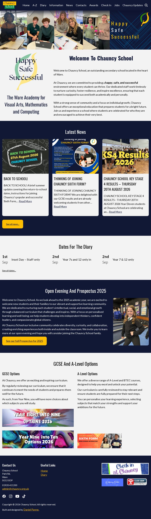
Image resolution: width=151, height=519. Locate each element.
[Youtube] (17, 496)
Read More (25, 201)
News (69, 5)
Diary (43, 5)
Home (26, 5)
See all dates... (9, 270)
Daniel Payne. (31, 509)
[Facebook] (4, 496)
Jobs (117, 5)
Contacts (81, 5)
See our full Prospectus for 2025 (24, 341)
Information (56, 5)
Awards (93, 5)
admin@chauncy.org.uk (15, 488)
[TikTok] (24, 496)
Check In (106, 5)
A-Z (35, 5)
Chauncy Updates (133, 5)
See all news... (12, 224)
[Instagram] (11, 496)
